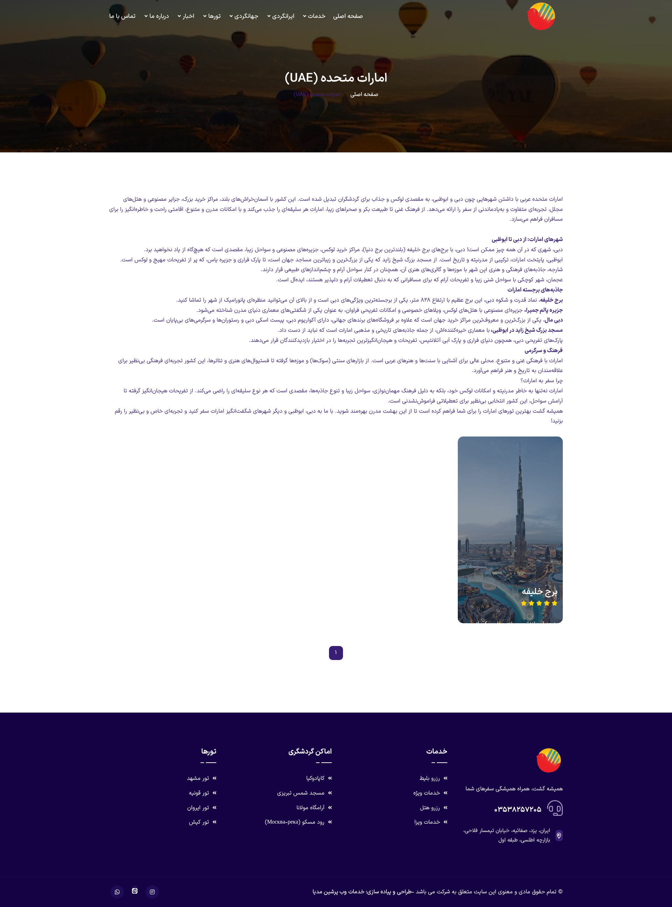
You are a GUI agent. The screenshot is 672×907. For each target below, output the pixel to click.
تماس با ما (122, 16)
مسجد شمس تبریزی (301, 793)
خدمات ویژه (427, 793)
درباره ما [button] (159, 16)
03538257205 (517, 810)
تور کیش (200, 822)
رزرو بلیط (431, 778)
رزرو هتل (431, 808)
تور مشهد (199, 778)
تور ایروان (199, 808)
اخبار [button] (188, 16)
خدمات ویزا (428, 822)
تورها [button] (214, 16)
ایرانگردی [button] (283, 16)
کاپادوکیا (316, 778)
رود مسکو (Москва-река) (295, 822)
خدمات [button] (317, 16)
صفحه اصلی (348, 16)
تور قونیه (200, 793)
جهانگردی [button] (246, 16)
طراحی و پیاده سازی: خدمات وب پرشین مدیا (362, 892)
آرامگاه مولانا (311, 808)
